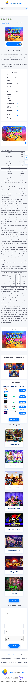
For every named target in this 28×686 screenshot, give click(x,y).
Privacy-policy (12, 662)
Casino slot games (6, 659)
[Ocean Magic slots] (9, 366)
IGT (17, 75)
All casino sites (14, 419)
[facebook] (26, 153)
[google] (26, 162)
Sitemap (20, 662)
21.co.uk (5, 398)
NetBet (5, 404)
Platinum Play (5, 409)
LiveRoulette (5, 415)
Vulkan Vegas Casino (5, 392)
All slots (14, 600)
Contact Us (24, 659)
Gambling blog (16, 659)
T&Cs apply (22, 409)
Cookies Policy (4, 662)
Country (25, 662)
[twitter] (26, 157)
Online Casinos (21, 655)
